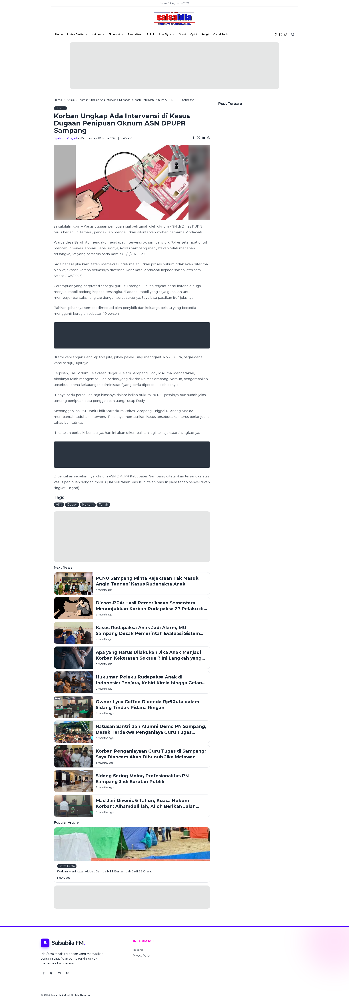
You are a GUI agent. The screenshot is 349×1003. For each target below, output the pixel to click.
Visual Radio (221, 34)
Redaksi (138, 949)
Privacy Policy (142, 955)
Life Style (165, 34)
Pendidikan (135, 34)
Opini (193, 34)
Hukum (96, 34)
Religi (205, 34)
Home (59, 34)
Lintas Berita (75, 34)
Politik (151, 34)
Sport (182, 34)
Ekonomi (114, 34)
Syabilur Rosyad (65, 138)
